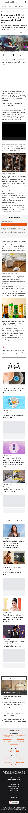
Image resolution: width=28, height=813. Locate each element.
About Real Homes (17, 751)
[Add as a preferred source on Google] (14, 802)
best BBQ (4, 62)
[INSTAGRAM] (4, 347)
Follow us (16, 55)
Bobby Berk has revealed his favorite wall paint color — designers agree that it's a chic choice (14, 713)
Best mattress (7, 757)
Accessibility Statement (14, 777)
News (21, 32)
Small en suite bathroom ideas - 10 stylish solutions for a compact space (15, 720)
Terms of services (17, 228)
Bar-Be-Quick (5, 276)
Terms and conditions (14, 786)
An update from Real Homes (12, 692)
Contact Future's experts (14, 779)
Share (5, 55)
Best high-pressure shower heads (16, 6)
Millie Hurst (5, 32)
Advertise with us (10, 751)
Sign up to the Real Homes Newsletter (7, 736)
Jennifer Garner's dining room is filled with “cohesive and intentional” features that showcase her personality (15, 705)
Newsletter (23, 55)
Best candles (14, 764)
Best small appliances (20, 762)
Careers (14, 792)
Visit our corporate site (19, 808)
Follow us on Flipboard (14, 744)
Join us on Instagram (7, 739)
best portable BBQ (7, 119)
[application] (14, 130)
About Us (14, 782)
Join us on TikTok (20, 739)
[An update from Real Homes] (14, 687)
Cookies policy (14, 790)
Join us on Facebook (21, 741)
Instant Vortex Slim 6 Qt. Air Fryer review (13, 697)
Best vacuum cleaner (21, 757)
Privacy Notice (19, 229)
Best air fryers (7, 762)
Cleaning (2, 11)
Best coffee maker (7, 759)
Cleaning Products (10, 11)
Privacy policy (14, 788)
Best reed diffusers (20, 759)
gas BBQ (20, 119)
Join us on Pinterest (7, 741)
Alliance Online (6, 183)
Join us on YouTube (21, 735)
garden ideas (5, 330)
